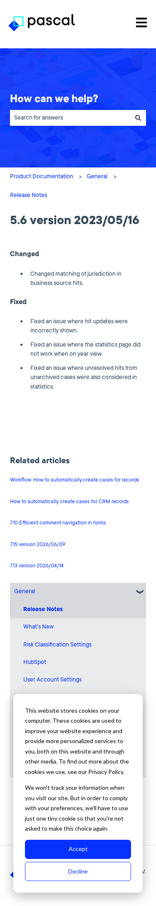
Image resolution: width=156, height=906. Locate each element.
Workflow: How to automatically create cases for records (74, 480)
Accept (78, 848)
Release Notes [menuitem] (43, 609)
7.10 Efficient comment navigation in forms (58, 522)
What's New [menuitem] (38, 627)
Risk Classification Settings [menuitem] (57, 645)
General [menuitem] (24, 591)
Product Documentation (41, 176)
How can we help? (54, 99)
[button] (139, 592)
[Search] (138, 118)
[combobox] (70, 118)
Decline (78, 871)
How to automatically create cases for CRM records (69, 501)
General (97, 176)
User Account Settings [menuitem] (52, 680)
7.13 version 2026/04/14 (37, 565)
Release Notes (28, 195)
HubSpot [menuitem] (34, 662)
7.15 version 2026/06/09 (37, 544)
